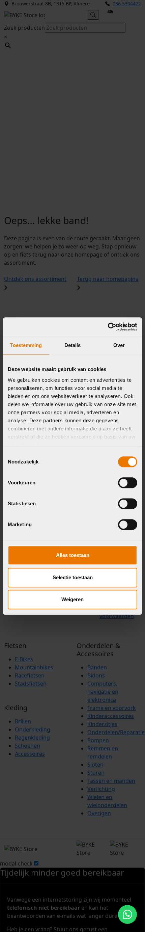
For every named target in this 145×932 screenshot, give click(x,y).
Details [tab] (72, 345)
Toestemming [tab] (26, 345)
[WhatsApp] (127, 914)
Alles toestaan (72, 555)
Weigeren (72, 599)
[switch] (127, 482)
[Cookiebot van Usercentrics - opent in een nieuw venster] (107, 326)
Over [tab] (119, 345)
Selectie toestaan (73, 577)
